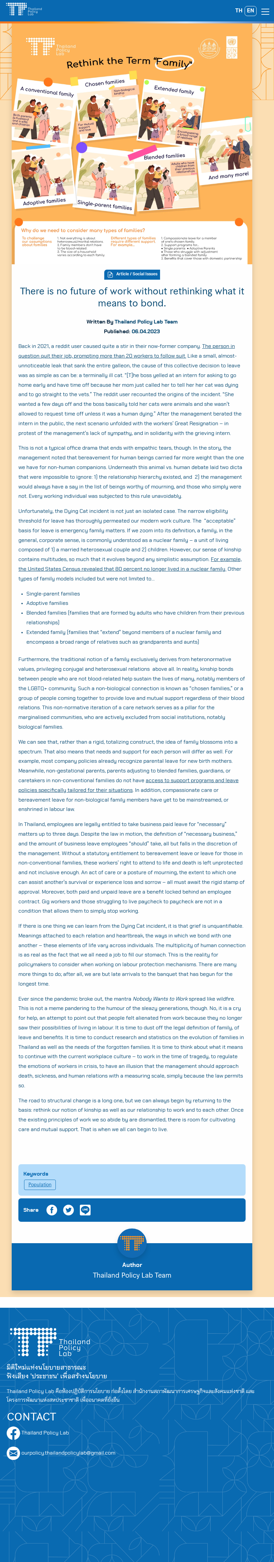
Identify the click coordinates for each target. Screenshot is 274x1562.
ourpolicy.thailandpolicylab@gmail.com (68, 1453)
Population (39, 1184)
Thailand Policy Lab (44, 1433)
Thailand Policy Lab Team (146, 322)
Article (122, 274)
